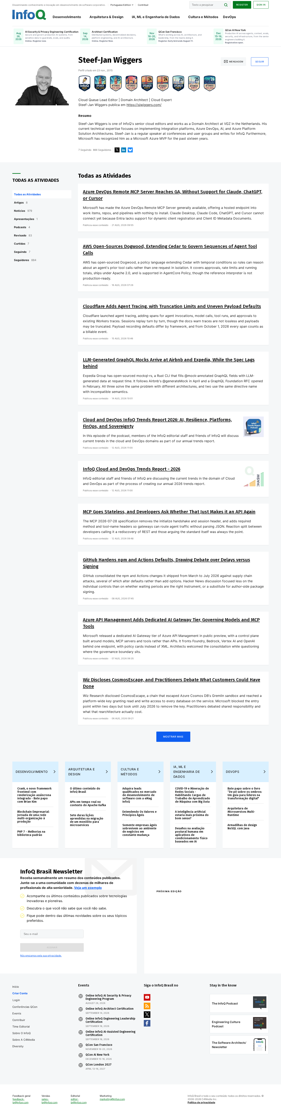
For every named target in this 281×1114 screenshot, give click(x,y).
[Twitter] (117, 149)
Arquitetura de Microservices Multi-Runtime (241, 812)
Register (242, 4)
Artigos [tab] (21, 202)
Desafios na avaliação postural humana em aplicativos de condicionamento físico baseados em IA (191, 835)
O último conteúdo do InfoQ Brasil (85, 790)
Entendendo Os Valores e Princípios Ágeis (139, 813)
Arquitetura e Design (81, 771)
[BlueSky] (130, 149)
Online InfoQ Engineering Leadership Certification (110, 1020)
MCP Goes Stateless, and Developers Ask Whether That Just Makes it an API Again (169, 511)
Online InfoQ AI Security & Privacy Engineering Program (108, 997)
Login (16, 1000)
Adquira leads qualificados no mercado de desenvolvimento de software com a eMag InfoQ (139, 795)
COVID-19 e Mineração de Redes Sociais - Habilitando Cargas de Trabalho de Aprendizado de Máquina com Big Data (192, 795)
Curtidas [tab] (21, 243)
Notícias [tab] (23, 210)
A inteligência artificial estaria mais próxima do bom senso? (192, 815)
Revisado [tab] (23, 235)
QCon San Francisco (99, 1045)
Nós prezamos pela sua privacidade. (41, 955)
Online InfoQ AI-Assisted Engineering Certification (110, 1033)
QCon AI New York (97, 1054)
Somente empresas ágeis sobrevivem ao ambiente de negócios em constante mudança (139, 830)
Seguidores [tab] (25, 260)
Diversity (17, 1046)
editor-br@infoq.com (79, 1101)
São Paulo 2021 (219, 955)
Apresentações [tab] (26, 219)
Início (15, 986)
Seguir (259, 61)
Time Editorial (21, 1026)
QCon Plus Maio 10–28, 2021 (174, 961)
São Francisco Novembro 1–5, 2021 (233, 961)
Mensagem (236, 61)
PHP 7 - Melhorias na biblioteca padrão (31, 833)
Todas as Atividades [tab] (27, 194)
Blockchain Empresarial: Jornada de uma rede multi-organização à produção (33, 816)
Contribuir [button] (143, 4)
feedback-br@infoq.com (20, 1101)
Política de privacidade (201, 1102)
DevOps (229, 17)
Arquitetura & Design (106, 17)
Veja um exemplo (88, 888)
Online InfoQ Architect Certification (110, 1008)
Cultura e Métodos (203, 17)
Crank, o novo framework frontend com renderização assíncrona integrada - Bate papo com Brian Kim (34, 795)
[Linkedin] (123, 149)
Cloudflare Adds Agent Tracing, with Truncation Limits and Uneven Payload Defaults (172, 306)
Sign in (261, 4)
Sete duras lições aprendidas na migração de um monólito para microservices (86, 820)
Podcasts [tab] (22, 227)
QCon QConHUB (185, 900)
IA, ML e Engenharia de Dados (156, 17)
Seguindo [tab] (22, 251)
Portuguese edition (120, 4)
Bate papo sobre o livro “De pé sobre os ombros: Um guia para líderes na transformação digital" (245, 793)
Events (16, 1013)
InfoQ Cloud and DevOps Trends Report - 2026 (131, 469)
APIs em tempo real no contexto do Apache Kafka (88, 803)
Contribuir (18, 1020)
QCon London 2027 (98, 1064)
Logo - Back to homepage (29, 15)
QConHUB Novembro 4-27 (172, 955)
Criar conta (20, 993)
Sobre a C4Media (23, 1039)
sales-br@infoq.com (49, 1101)
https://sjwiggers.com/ (144, 105)
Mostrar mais (173, 736)
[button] (52, 947)
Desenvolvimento (67, 17)
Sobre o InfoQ (21, 1033)
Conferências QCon (24, 1006)
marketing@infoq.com (112, 1099)
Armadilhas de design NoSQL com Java (242, 826)
